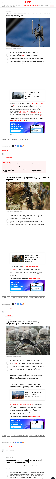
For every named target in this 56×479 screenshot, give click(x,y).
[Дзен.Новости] (13, 146)
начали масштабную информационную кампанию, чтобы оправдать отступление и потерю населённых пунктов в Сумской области (27, 268)
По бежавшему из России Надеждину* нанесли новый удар (38, 170)
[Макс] (15, 146)
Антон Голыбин (13, 454)
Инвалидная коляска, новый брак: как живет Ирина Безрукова (23, 165)
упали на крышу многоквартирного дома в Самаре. (30, 112)
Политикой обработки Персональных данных (29, 5)
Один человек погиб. (24, 111)
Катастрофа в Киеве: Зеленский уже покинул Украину (37, 165)
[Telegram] (18, 146)
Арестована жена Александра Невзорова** (9, 164)
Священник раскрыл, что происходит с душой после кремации (8, 170)
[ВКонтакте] (21, 146)
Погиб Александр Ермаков (22, 169)
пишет (42, 216)
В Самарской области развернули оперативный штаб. (31, 115)
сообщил (23, 55)
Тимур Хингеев (13, 134)
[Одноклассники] (23, 146)
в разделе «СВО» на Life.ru (35, 278)
